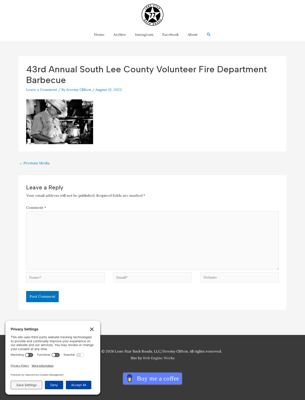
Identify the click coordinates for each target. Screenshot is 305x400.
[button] (209, 34)
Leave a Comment (41, 89)
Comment (36, 207)
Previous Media (34, 163)
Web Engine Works (159, 358)
